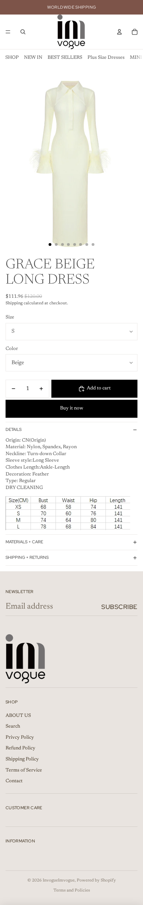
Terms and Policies (71, 890)
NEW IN (33, 57)
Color (12, 349)
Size (10, 317)
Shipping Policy (22, 759)
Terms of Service (24, 770)
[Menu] (8, 32)
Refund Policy (20, 748)
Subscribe (119, 607)
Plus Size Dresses (106, 57)
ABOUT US (18, 715)
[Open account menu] (119, 31)
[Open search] (23, 31)
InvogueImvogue (59, 880)
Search (13, 726)
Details (14, 429)
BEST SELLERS (65, 57)
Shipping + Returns (27, 557)
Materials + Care (24, 542)
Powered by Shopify (96, 880)
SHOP (12, 57)
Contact (14, 781)
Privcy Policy (20, 737)
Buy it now (71, 408)
